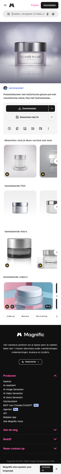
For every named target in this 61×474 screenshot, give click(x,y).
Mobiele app (9, 417)
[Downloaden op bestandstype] (51, 108)
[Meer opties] (48, 128)
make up (10, 316)
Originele (21, 28)
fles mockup (41, 316)
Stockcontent (10, 401)
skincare (25, 316)
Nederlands (30, 361)
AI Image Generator (13, 389)
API (5, 413)
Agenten (10, 409)
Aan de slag (10, 429)
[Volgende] (57, 161)
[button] (30, 362)
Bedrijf (7, 439)
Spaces (7, 381)
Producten (9, 375)
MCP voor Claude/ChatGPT (20, 405)
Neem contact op (14, 448)
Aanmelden (49, 5)
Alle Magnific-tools (13, 421)
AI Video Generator (13, 393)
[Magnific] (30, 335)
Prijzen (35, 5)
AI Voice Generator (13, 397)
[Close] (56, 469)
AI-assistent (9, 385)
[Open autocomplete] (7, 14)
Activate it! (46, 469)
